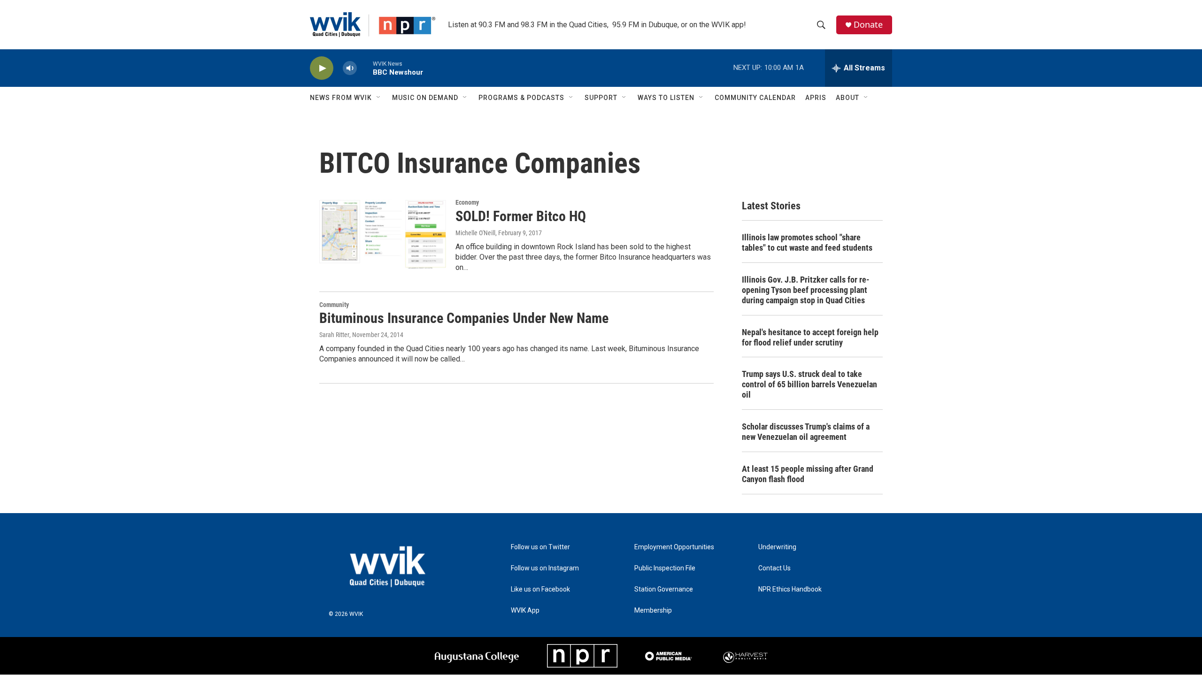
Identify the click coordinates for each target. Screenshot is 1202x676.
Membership (653, 610)
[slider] (364, 68)
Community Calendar (755, 97)
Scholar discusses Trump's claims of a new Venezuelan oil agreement (806, 432)
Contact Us (774, 568)
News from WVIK (341, 97)
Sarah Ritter (334, 334)
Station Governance (663, 589)
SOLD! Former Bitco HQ (520, 216)
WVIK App (525, 610)
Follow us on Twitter (540, 547)
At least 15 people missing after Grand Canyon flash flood (807, 474)
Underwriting (777, 547)
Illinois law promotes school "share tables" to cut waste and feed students (807, 242)
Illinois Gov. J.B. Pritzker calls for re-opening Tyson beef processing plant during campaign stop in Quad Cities (806, 290)
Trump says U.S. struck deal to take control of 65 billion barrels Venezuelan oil (809, 384)
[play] (321, 68)
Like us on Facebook (540, 589)
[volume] (350, 68)
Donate (868, 25)
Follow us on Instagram (545, 568)
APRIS (815, 97)
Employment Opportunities (674, 547)
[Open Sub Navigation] (379, 97)
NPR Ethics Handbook (790, 589)
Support (601, 97)
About (847, 97)
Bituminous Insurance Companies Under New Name (464, 318)
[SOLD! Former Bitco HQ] (382, 234)
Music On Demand (425, 97)
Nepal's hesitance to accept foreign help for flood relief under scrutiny (810, 337)
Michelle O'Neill (475, 233)
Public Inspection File (664, 568)
